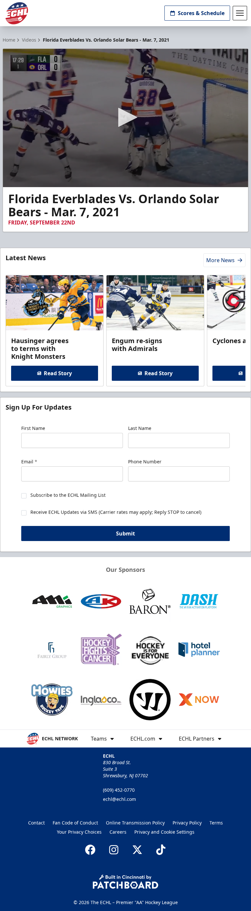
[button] (125, 117)
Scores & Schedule (201, 13)
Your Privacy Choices (79, 832)
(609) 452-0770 (119, 790)
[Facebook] (90, 850)
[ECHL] (16, 13)
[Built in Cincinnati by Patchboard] (125, 882)
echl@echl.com (119, 799)
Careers (117, 832)
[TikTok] (161, 850)
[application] (125, 118)
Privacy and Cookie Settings (164, 832)
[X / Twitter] (137, 850)
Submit (125, 533)
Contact (36, 823)
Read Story (58, 373)
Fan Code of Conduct (75, 823)
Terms (216, 823)
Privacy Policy (187, 823)
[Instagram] (114, 850)
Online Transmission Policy (135, 823)
